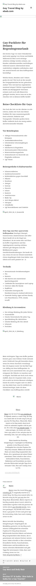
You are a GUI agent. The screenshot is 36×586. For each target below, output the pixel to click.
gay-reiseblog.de (26, 414)
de (3, 562)
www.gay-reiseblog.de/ (12, 472)
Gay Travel (25, 561)
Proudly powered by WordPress (12, 584)
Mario (6, 414)
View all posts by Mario (11, 555)
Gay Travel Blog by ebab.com (13, 10)
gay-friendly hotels (23, 428)
